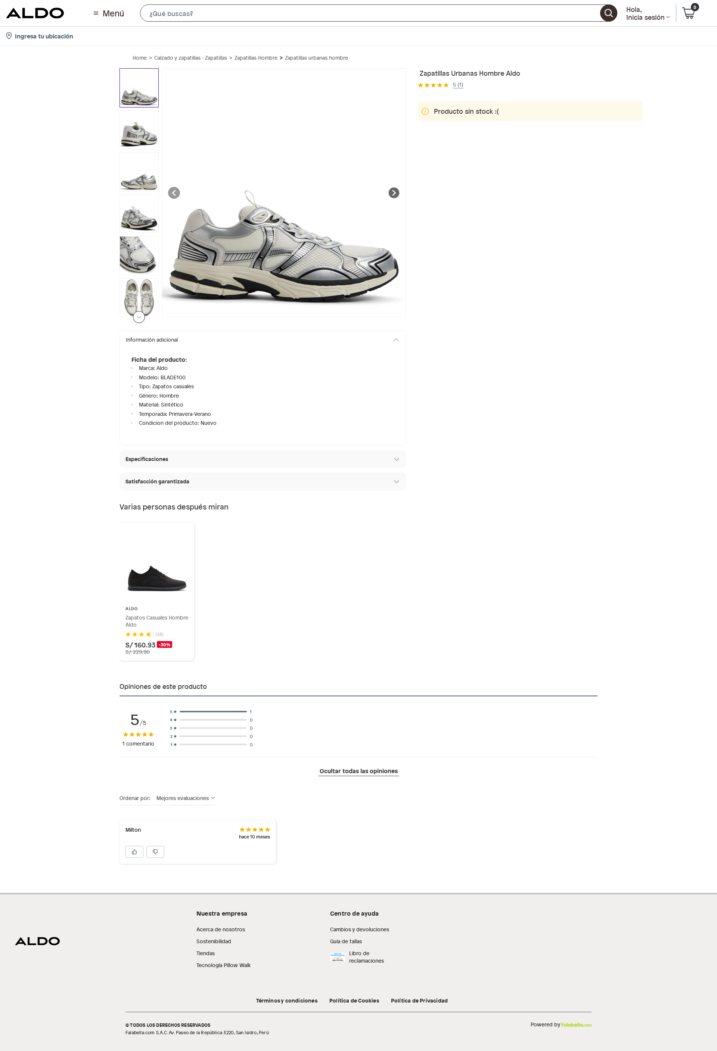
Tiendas (205, 953)
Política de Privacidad (419, 1000)
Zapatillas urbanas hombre (316, 57)
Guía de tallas (346, 941)
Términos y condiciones (286, 1000)
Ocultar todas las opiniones (359, 770)
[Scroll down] (139, 317)
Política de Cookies (354, 1000)
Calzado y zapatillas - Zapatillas (190, 57)
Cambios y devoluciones (359, 929)
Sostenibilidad (213, 941)
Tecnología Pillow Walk (223, 965)
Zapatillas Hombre (256, 57)
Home (140, 57)
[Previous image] (174, 193)
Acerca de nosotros (220, 929)
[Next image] (394, 193)
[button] (378, 13)
